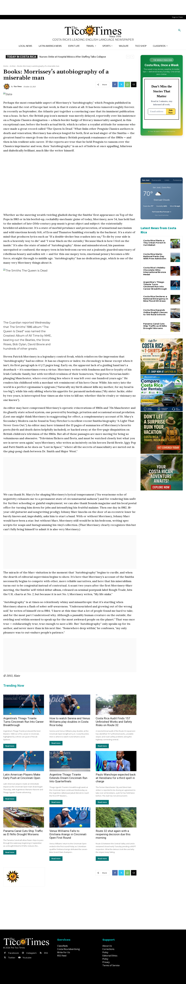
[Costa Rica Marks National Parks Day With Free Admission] (175, 257)
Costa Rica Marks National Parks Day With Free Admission (154, 256)
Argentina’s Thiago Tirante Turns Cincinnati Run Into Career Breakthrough (23, 722)
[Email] (133, 84)
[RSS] (40, 953)
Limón (167, 180)
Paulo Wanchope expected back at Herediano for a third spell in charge (116, 778)
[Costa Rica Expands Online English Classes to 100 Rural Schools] (175, 313)
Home (5, 66)
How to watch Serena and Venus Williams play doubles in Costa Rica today (69, 722)
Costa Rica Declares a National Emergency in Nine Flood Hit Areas (155, 298)
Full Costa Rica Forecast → (161, 212)
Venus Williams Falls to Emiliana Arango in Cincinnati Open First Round (67, 834)
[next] (132, 56)
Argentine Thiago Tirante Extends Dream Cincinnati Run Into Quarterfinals (68, 778)
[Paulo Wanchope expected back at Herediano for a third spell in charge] (116, 761)
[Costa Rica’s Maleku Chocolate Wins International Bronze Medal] (175, 271)
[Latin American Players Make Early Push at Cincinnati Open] (23, 761)
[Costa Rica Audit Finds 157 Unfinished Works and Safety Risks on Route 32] (116, 705)
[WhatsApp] (127, 84)
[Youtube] (19, 957)
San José (145, 180)
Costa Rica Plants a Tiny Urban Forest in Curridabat (154, 242)
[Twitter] (121, 84)
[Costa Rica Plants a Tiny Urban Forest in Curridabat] (175, 243)
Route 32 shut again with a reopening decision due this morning (113, 834)
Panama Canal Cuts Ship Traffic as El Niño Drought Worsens (23, 832)
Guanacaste (156, 180)
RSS (46, 953)
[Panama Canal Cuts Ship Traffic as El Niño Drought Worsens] (23, 817)
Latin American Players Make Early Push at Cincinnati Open (21, 776)
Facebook (13, 953)
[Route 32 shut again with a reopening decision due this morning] (116, 817)
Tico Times (17, 86)
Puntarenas (177, 180)
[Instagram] (23, 953)
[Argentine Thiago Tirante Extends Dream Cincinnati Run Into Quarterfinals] (69, 761)
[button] (179, 30)
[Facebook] (115, 84)
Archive (13, 66)
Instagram (31, 953)
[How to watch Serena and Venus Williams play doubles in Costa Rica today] (69, 705)
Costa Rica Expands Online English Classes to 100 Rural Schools (74, 56)
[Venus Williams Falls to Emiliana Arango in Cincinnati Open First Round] (69, 817)
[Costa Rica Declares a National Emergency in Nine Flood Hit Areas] (175, 299)
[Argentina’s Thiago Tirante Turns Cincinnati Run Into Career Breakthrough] (23, 705)
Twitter (11, 957)
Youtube (27, 957)
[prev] (128, 56)
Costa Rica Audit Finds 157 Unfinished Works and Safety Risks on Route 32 (114, 722)
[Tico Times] (7, 86)
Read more (9, 746)
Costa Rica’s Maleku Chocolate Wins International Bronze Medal (154, 271)
